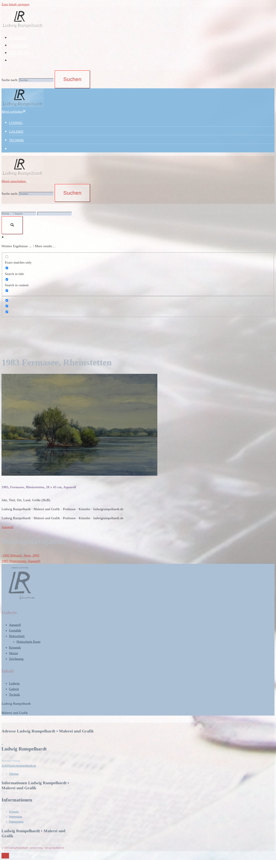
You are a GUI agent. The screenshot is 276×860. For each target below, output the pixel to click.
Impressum (15, 816)
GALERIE (18, 45)
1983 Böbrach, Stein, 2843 (21, 555)
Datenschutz (16, 821)
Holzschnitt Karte (29, 642)
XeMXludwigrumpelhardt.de (19, 765)
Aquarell (7, 527)
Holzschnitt (17, 636)
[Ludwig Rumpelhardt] (23, 27)
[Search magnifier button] (12, 225)
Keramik (15, 647)
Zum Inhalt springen (15, 4)
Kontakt (14, 811)
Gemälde (15, 630)
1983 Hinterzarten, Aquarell (21, 561)
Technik (14, 694)
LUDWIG (18, 37)
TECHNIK (19, 52)
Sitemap (14, 773)
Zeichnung (16, 659)
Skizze (13, 653)
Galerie (14, 689)
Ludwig (14, 683)
